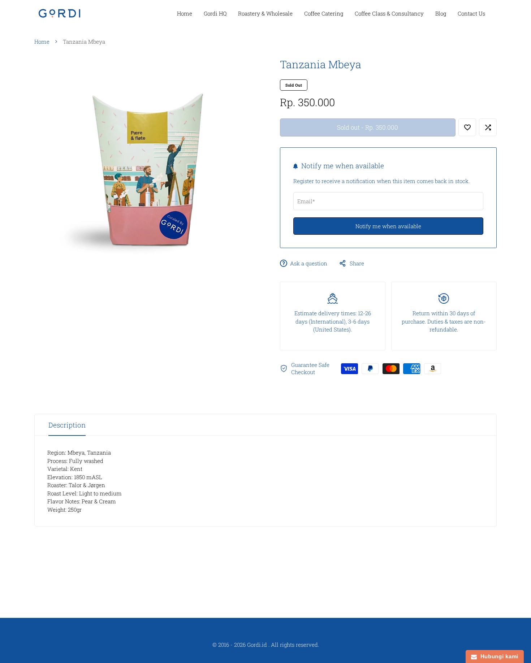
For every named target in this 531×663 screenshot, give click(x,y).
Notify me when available (388, 226)
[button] (467, 127)
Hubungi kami (497, 656)
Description (67, 424)
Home (41, 41)
